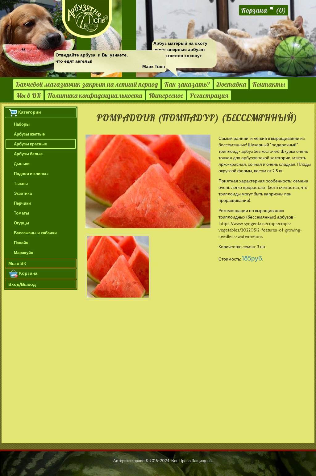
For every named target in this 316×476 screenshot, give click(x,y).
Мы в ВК (28, 95)
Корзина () (263, 10)
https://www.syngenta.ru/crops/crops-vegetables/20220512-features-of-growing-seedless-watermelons (260, 230)
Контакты (268, 84)
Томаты (21, 213)
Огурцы (21, 222)
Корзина (27, 273)
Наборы (22, 124)
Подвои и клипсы (31, 173)
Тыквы (21, 183)
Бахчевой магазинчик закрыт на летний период (86, 84)
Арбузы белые (28, 153)
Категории (29, 112)
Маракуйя (23, 252)
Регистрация (208, 95)
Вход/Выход (22, 284)
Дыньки (22, 163)
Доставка (231, 84)
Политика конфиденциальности (95, 95)
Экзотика (23, 193)
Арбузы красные (30, 143)
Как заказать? (187, 84)
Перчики (22, 203)
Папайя (21, 242)
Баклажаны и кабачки (35, 232)
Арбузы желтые (29, 134)
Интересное (166, 95)
